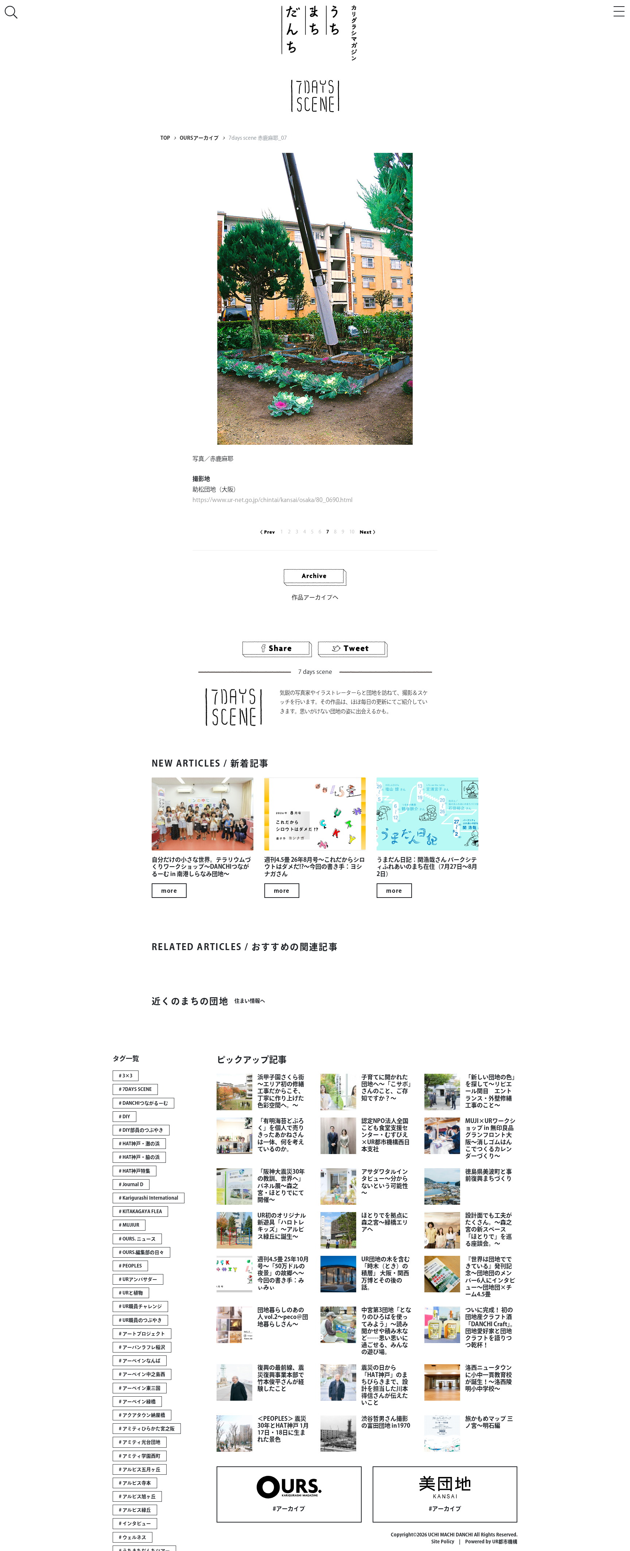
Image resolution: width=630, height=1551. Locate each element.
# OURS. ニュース (137, 1238)
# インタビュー (135, 1523)
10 (351, 531)
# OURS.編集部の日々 (141, 1252)
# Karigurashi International (148, 1198)
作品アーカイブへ (315, 597)
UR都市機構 (504, 1541)
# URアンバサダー (138, 1279)
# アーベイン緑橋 (137, 1401)
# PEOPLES (130, 1265)
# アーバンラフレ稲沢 (142, 1347)
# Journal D (131, 1184)
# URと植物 (131, 1292)
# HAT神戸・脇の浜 (139, 1157)
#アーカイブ (289, 1509)
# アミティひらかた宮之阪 (147, 1428)
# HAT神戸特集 (134, 1171)
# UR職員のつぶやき (140, 1320)
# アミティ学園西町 (139, 1456)
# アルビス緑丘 (135, 1510)
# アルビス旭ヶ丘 (137, 1496)
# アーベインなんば (139, 1360)
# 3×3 (125, 1075)
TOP (165, 137)
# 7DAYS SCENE (135, 1089)
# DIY (124, 1116)
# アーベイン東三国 (139, 1388)
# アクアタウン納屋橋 (142, 1415)
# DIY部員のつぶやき (141, 1130)
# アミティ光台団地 (139, 1442)
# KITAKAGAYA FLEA (140, 1211)
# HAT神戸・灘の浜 (139, 1143)
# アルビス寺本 (135, 1483)
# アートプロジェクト (142, 1333)
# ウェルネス (132, 1537)
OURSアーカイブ (199, 137)
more (169, 891)
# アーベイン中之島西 (142, 1374)
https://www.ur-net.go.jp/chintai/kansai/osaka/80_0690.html (272, 500)
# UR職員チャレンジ (140, 1306)
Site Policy (442, 1541)
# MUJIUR (129, 1225)
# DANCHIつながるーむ (143, 1103)
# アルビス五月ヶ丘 (139, 1469)
